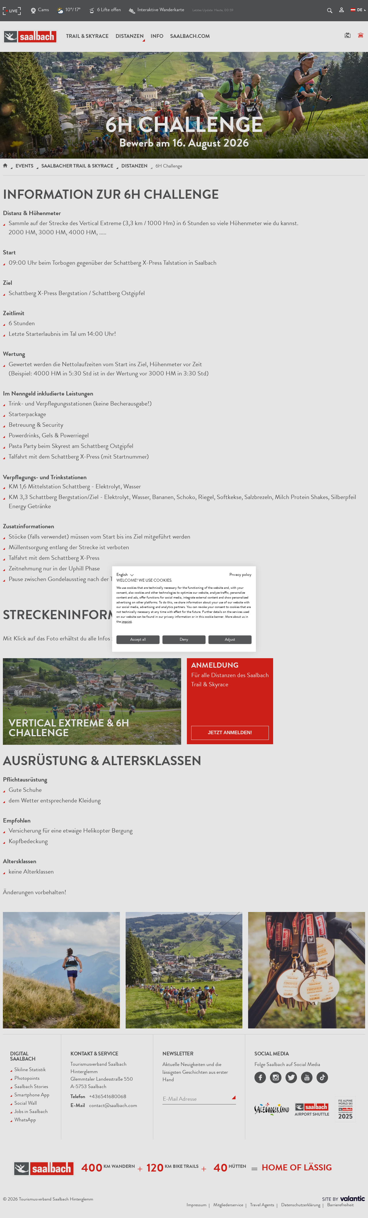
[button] (125, 575)
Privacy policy (240, 575)
